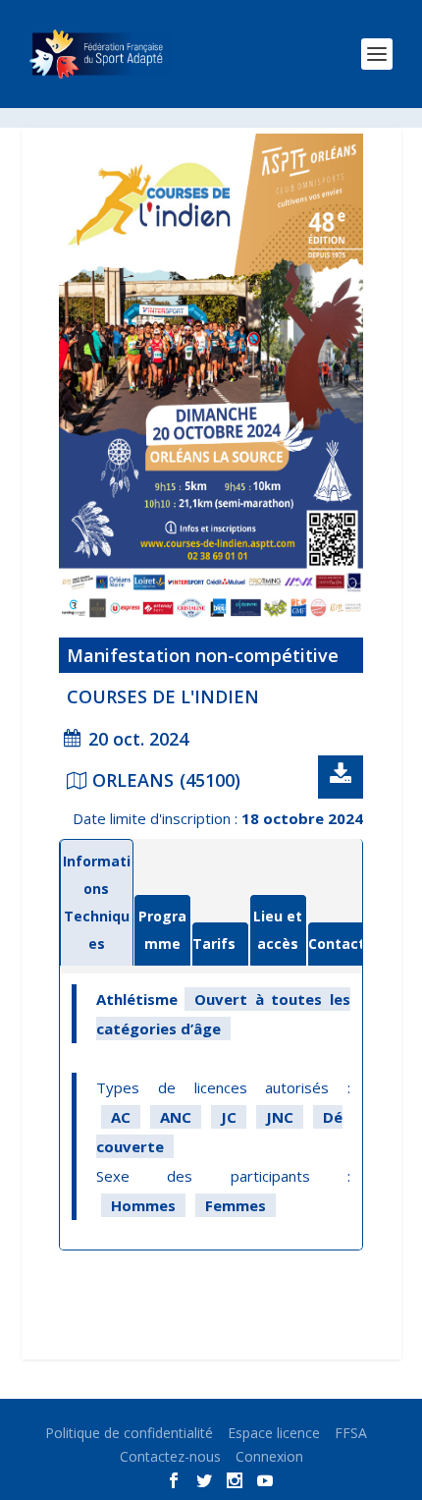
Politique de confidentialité (129, 1432)
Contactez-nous (170, 1456)
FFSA (351, 1432)
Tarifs (214, 943)
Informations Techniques (97, 902)
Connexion (269, 1456)
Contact (336, 943)
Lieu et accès (277, 930)
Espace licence (274, 1432)
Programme (162, 930)
